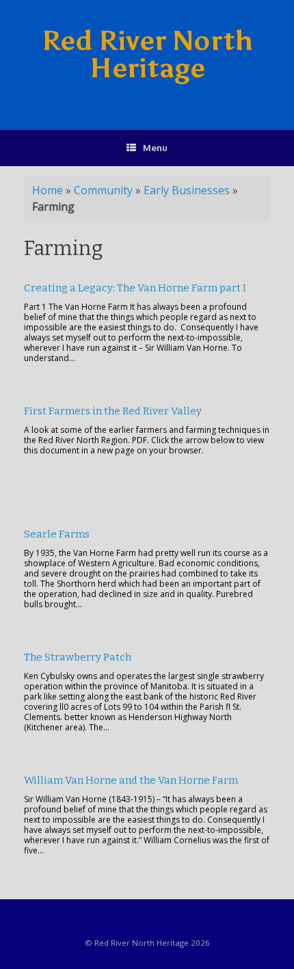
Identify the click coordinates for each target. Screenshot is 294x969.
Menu (155, 147)
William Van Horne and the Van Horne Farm (131, 780)
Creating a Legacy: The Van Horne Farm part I (135, 288)
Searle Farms (57, 534)
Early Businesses (187, 190)
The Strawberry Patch (77, 657)
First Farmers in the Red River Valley (113, 411)
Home (47, 190)
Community (103, 190)
